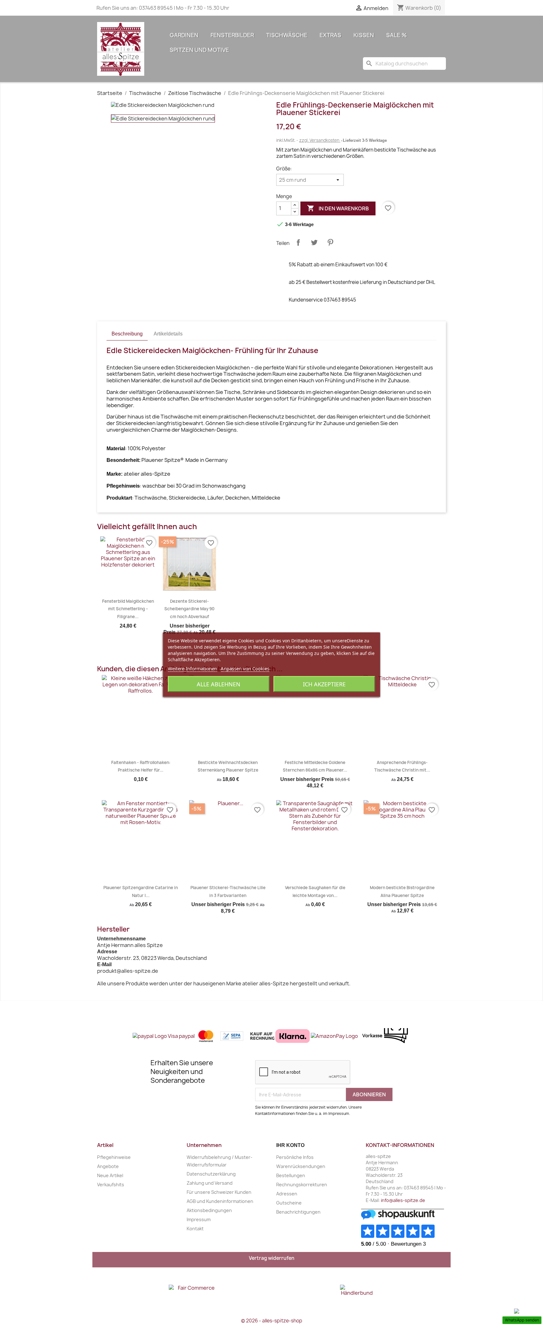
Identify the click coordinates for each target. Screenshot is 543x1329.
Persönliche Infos (295, 1157)
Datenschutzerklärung (211, 1174)
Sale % (396, 35)
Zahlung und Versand (210, 1183)
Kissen (364, 35)
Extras (330, 35)
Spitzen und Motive (199, 50)
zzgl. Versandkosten (319, 140)
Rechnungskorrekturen (301, 1185)
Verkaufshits (110, 1185)
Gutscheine (289, 1203)
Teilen (298, 242)
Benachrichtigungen (298, 1212)
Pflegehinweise (114, 1157)
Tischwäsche (286, 35)
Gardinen (184, 35)
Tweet (314, 242)
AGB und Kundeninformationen (220, 1201)
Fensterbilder (232, 35)
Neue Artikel (110, 1175)
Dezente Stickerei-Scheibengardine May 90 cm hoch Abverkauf (189, 608)
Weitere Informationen (192, 668)
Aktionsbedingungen (209, 1210)
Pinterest (330, 242)
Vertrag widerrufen (271, 1258)
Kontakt (195, 1229)
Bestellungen (290, 1175)
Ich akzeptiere (324, 684)
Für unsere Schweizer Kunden (219, 1192)
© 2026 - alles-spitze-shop (271, 1320)
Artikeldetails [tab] (168, 333)
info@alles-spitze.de (403, 1200)
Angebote (108, 1166)
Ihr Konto (290, 1145)
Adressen (286, 1194)
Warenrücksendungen (300, 1166)
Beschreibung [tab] (127, 333)
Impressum (199, 1219)
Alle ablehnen (218, 684)
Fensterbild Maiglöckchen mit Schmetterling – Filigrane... (128, 608)
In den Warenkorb (338, 208)
